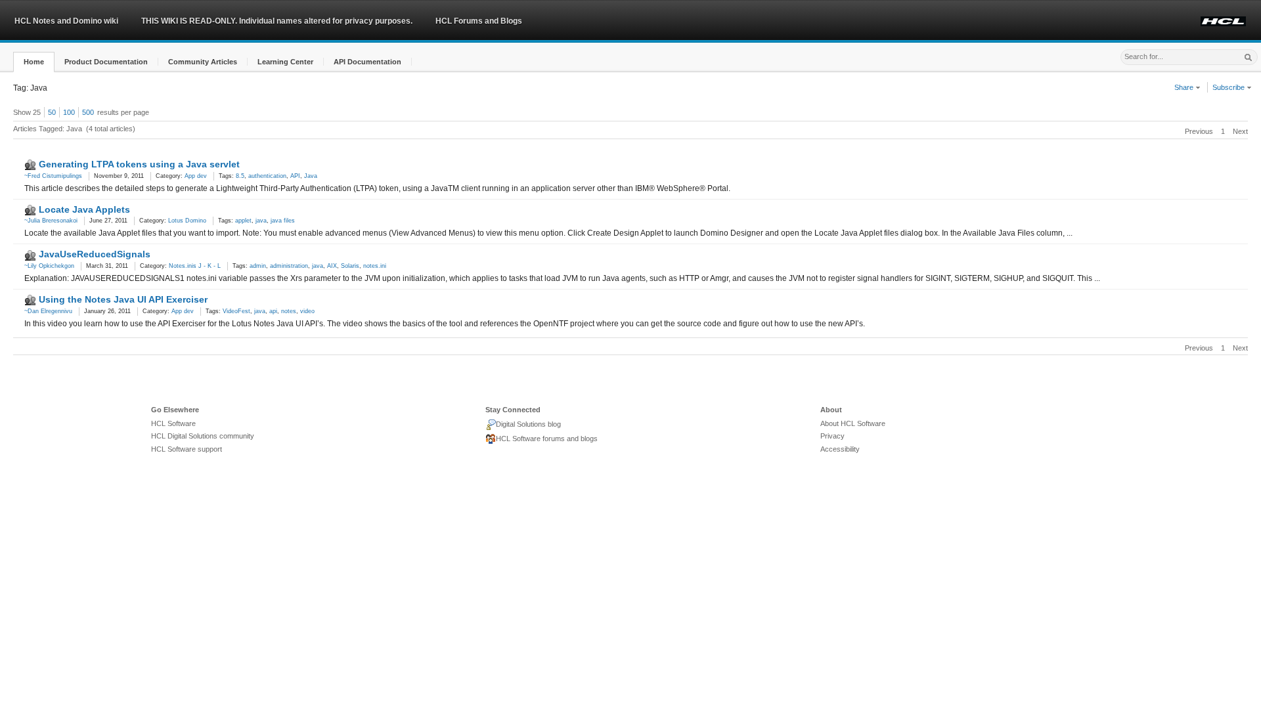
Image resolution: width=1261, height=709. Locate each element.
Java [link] (310, 176)
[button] (34, 62)
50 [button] (52, 112)
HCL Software (173, 423)
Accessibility (840, 449)
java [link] (261, 220)
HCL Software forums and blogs (547, 438)
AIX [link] (332, 266)
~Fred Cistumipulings (53, 176)
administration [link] (289, 266)
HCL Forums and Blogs (478, 21)
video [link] (307, 311)
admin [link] (258, 266)
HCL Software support (186, 449)
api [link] (273, 311)
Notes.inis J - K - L (195, 266)
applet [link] (243, 220)
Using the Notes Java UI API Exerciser (123, 299)
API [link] (295, 176)
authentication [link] (267, 176)
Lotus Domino (187, 220)
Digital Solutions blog (528, 424)
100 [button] (69, 112)
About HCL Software (852, 423)
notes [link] (288, 311)
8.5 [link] (240, 176)
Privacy (832, 436)
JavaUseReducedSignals (94, 254)
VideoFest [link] (236, 311)
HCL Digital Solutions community (202, 436)
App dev (196, 176)
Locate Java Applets (84, 209)
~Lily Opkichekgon (49, 266)
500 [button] (88, 112)
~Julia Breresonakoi (50, 220)
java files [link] (283, 220)
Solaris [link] (350, 266)
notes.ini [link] (374, 266)
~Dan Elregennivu (48, 311)
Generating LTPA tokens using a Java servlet (139, 164)
